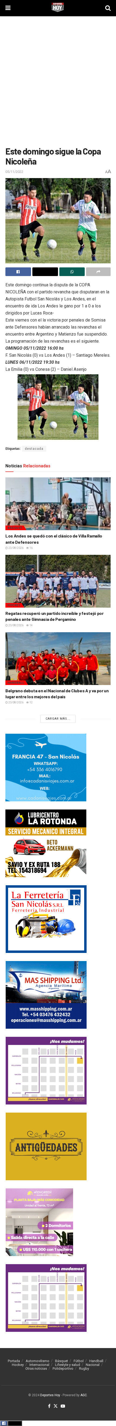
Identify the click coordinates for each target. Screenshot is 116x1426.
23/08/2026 (15, 547)
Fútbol (79, 1361)
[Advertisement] (58, 80)
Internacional (39, 1365)
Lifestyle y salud (67, 1365)
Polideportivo (63, 1368)
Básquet (15, 528)
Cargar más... (58, 718)
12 (31, 702)
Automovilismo (37, 1361)
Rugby (84, 1368)
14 (31, 625)
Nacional (93, 1365)
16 (31, 547)
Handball (16, 682)
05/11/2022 (14, 172)
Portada (14, 1361)
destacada (34, 449)
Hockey (14, 605)
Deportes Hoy (50, 1395)
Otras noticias (36, 1368)
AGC (83, 1395)
